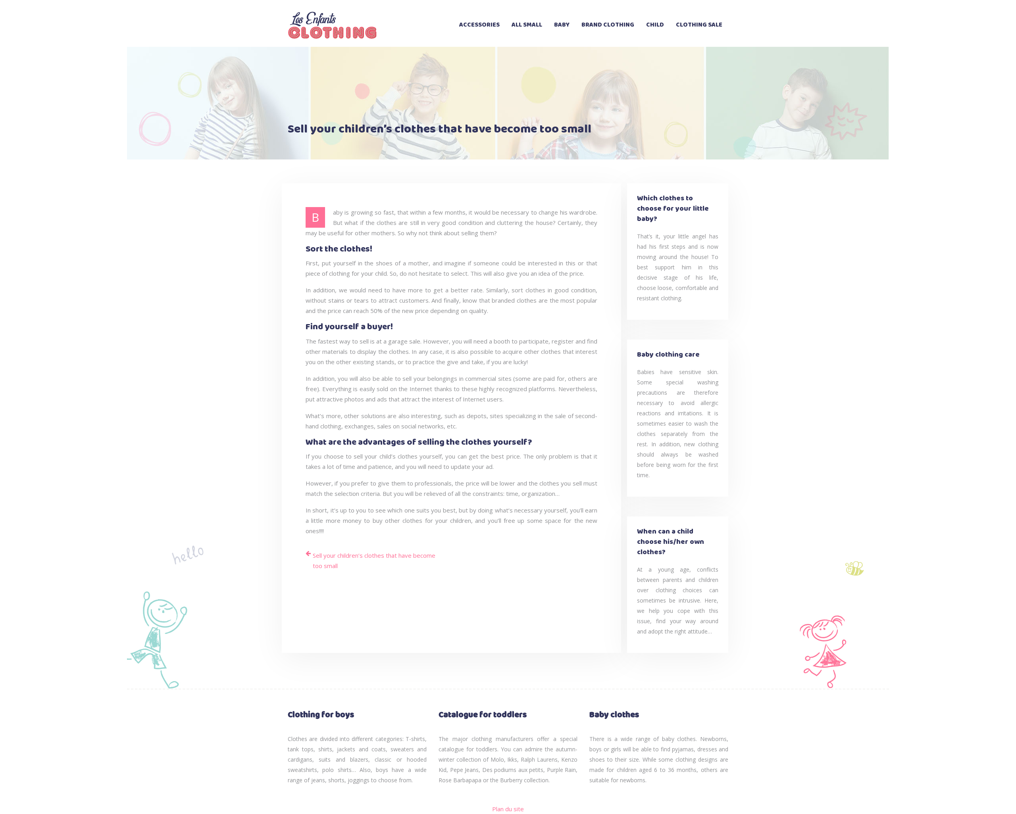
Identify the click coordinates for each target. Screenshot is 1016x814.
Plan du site (508, 809)
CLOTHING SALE (699, 25)
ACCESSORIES (479, 25)
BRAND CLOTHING (607, 25)
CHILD (655, 25)
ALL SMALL (527, 25)
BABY (562, 25)
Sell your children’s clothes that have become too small (374, 560)
